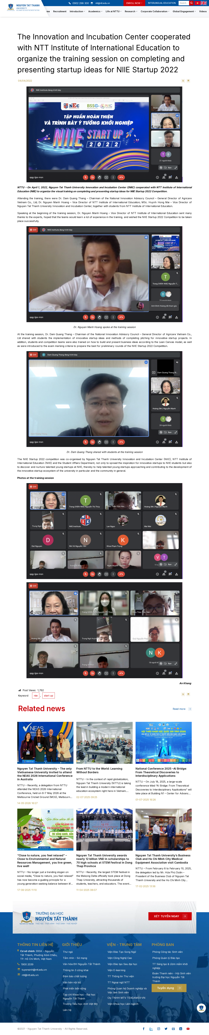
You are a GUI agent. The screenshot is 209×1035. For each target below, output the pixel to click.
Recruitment (59, 11)
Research (130, 11)
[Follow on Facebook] (143, 1029)
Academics (94, 11)
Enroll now (133, 3)
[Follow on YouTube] (188, 1029)
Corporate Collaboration (154, 11)
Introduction (76, 11)
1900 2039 (27, 964)
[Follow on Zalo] (151, 1029)
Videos (203, 11)
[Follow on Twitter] (166, 1029)
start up (48, 695)
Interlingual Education (162, 3)
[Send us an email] (173, 1029)
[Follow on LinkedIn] (180, 1029)
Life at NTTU (112, 11)
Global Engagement (183, 11)
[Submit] (191, 3)
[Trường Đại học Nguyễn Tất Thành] (23, 7)
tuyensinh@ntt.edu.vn (34, 969)
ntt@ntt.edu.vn (30, 975)
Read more (179, 708)
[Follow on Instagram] (158, 1029)
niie (36, 695)
